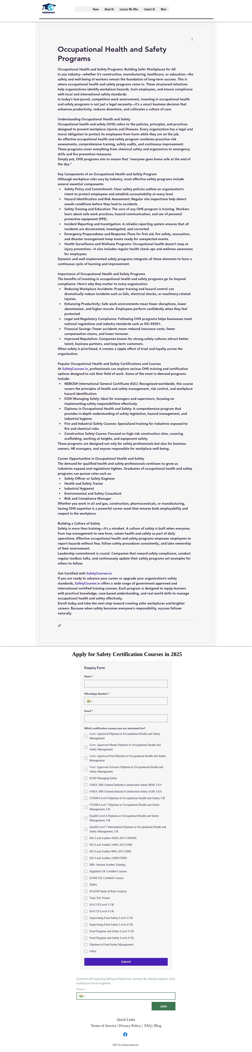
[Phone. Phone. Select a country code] (82, 996)
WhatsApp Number (96, 693)
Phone (81, 989)
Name (88, 676)
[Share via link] (59, 625)
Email (88, 711)
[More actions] (192, 39)
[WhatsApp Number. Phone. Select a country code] (90, 700)
